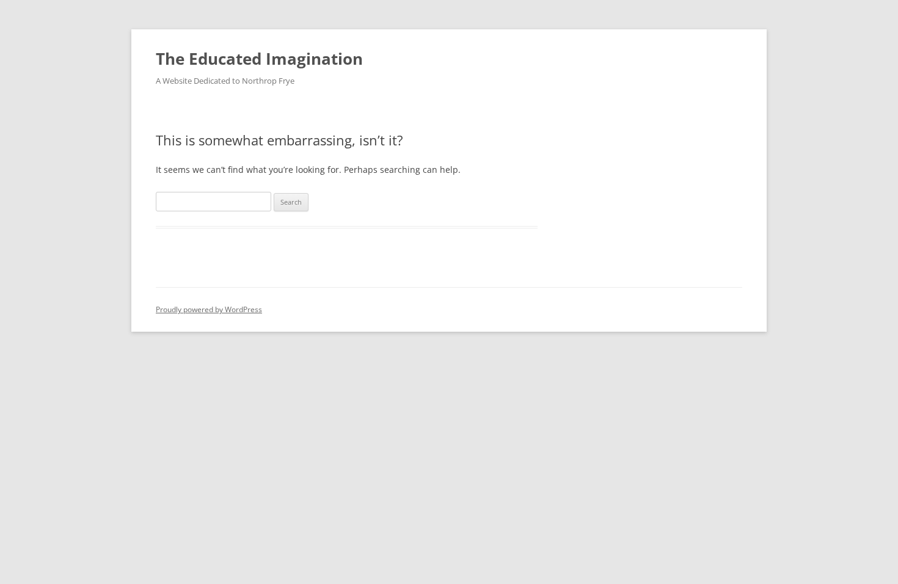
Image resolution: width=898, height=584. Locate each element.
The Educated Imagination (259, 59)
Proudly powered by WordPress (209, 309)
